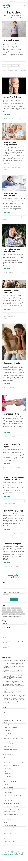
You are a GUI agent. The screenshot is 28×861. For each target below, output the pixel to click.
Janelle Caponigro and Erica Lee (11, 733)
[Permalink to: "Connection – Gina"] (14, 403)
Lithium (5, 636)
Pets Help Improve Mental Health (11, 250)
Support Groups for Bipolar (11, 445)
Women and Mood (8, 844)
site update (5, 616)
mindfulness (21, 313)
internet (4, 216)
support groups (6, 470)
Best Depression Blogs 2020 (9, 675)
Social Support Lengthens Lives (10, 143)
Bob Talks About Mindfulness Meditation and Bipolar (14, 721)
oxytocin (23, 272)
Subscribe (14, 599)
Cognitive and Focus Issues (10, 771)
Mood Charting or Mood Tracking (11, 809)
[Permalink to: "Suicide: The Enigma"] (14, 86)
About (4, 710)
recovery (4, 536)
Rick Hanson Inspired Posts (10, 825)
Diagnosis (6, 784)
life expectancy (10, 65)
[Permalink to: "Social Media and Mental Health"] (14, 183)
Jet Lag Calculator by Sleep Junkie (11, 803)
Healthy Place (6, 660)
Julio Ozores (6, 735)
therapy (18, 616)
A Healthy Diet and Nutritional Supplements (13, 762)
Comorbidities (7, 773)
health (4, 65)
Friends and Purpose (12, 543)
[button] (24, 5)
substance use (10, 70)
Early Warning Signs (8, 787)
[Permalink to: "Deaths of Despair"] (14, 29)
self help (15, 316)
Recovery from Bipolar (13, 510)
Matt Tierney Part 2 (8, 743)
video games (5, 219)
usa (3, 72)
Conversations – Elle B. (8, 746)
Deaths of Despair (11, 40)
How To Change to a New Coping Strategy (13, 641)
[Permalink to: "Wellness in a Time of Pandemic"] (14, 284)
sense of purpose (6, 569)
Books (4, 715)
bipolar (4, 467)
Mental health (11, 272)
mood (18, 272)
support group (18, 467)
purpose (16, 566)
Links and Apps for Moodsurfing (10, 749)
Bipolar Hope (5, 689)
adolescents (5, 387)
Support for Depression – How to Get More (13, 478)
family (8, 167)
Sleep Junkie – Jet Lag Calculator (13, 806)
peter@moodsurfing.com (14, 1)
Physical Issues (7, 819)
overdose (17, 65)
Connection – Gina (11, 414)
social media (10, 216)
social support (19, 67)
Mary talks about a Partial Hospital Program (13, 738)
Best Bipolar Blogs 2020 (8, 670)
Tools (4, 757)
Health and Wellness (8, 798)
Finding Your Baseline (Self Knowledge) (12, 795)
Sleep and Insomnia (8, 833)
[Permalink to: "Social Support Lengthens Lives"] (14, 131)
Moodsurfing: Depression (9, 811)
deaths (10, 63)
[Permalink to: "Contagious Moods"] (14, 342)
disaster (15, 313)
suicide (16, 70)
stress (4, 70)
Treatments (6, 838)
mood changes (5, 389)
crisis (11, 313)
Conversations (6, 718)
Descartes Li (7, 730)
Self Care (6, 830)
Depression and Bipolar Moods (11, 781)
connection (5, 436)
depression (16, 63)
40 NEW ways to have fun (9, 646)
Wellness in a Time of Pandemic (12, 291)
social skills (5, 503)
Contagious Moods (11, 363)
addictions (5, 63)
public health (11, 67)
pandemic (4, 316)
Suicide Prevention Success (9, 651)
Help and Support (8, 800)
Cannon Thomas (7, 724)
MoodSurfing (5, 752)
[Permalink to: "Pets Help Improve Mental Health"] (14, 235)
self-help (17, 614)
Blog (4, 712)
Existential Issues (8, 792)
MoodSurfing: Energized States (11, 814)
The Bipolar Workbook (8, 754)
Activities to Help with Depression (11, 765)
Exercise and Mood (8, 790)
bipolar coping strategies (12, 533)
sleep (10, 616)
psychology (5, 67)
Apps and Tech (7, 768)
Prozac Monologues (7, 681)
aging (4, 167)
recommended (5, 614)
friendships (13, 167)
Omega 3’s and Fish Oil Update (10, 631)
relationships (21, 500)
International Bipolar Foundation (10, 695)
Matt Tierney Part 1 (8, 741)
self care (10, 316)
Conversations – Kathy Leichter (11, 727)
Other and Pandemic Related (10, 817)
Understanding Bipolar (9, 841)
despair (21, 63)
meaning (10, 566)
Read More (6, 59)
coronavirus (5, 313)
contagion (12, 387)
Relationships (7, 822)
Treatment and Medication (10, 836)
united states (22, 70)
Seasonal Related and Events (10, 827)
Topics (4, 760)
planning (21, 533)
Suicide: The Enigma (12, 97)
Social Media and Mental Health (10, 194)
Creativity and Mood (8, 776)
